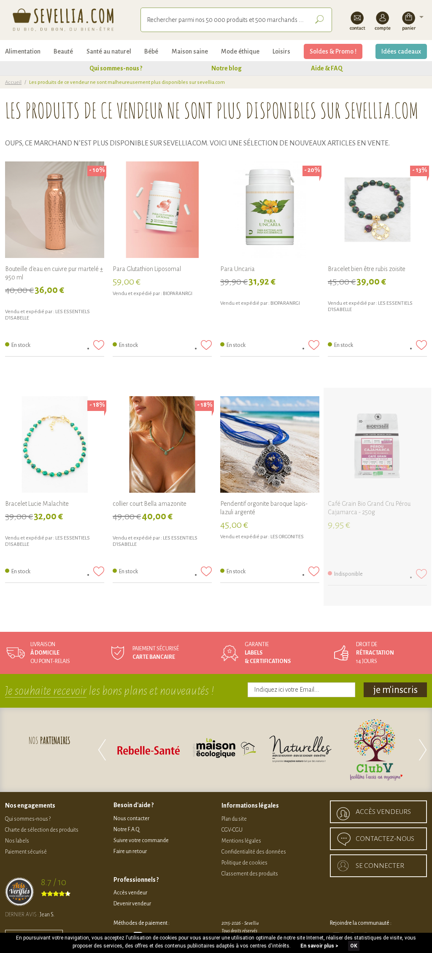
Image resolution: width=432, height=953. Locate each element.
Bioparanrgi (177, 293)
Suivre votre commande (141, 840)
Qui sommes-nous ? (115, 68)
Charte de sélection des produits (41, 830)
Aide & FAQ (327, 68)
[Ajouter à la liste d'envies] (98, 345)
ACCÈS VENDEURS (383, 812)
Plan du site (234, 819)
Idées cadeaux (401, 51)
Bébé (151, 51)
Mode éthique (240, 51)
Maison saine (190, 51)
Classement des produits (249, 874)
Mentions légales (241, 841)
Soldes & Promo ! (333, 51)
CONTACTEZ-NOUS (385, 839)
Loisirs (281, 51)
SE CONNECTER (380, 866)
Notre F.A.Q (126, 829)
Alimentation (22, 51)
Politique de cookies (244, 863)
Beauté (63, 51)
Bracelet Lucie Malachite (37, 503)
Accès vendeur (130, 893)
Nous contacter (131, 818)
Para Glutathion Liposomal (147, 269)
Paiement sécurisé (26, 852)
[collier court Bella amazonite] (162, 445)
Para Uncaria (237, 269)
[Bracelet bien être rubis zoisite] (377, 210)
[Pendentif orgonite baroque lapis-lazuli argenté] (269, 445)
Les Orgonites (287, 537)
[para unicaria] (269, 210)
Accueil (13, 82)
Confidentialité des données (253, 852)
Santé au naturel (108, 51)
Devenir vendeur (132, 904)
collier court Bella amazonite (149, 503)
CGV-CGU (232, 830)
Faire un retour (130, 851)
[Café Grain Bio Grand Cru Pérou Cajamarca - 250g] (377, 445)
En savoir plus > (319, 946)
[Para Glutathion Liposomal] (162, 210)
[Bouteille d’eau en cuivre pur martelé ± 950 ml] (54, 210)
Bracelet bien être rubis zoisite (366, 269)
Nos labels (17, 841)
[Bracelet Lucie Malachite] (54, 445)
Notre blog (226, 68)
